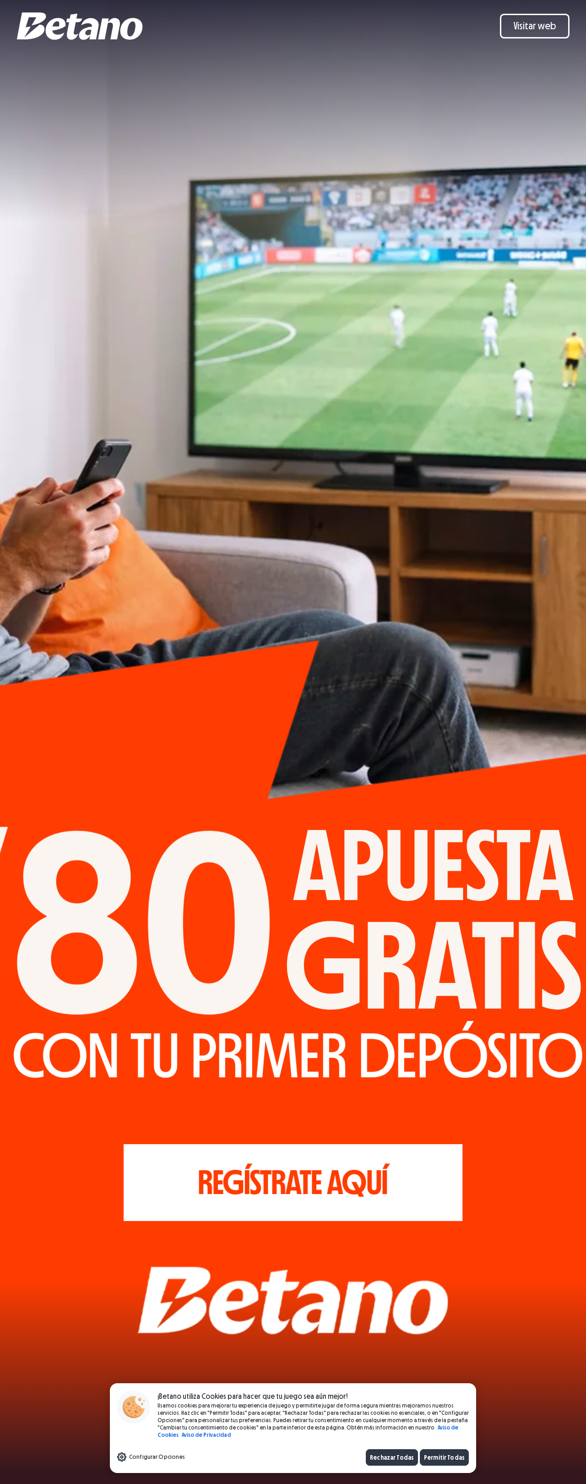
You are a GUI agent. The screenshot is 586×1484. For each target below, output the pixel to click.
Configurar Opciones (157, 1456)
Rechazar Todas (392, 1457)
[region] (293, 1428)
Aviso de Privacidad (206, 1434)
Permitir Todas (444, 1457)
